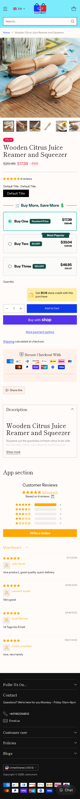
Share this (16, 390)
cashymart (31, 774)
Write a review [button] (40, 533)
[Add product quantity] (20, 308)
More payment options (40, 332)
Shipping (8, 341)
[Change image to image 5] (61, 126)
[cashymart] (40, 9)
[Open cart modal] (74, 9)
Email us (14, 721)
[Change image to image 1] (8, 126)
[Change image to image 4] (48, 126)
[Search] (72, 21)
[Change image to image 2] (21, 126)
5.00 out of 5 (50, 492)
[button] (19, 8)
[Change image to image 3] (35, 126)
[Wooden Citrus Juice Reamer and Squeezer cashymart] (40, 78)
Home (6, 32)
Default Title (16, 193)
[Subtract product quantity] (6, 308)
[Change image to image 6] (74, 126)
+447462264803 (19, 714)
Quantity (8, 281)
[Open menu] (5, 9)
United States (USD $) (22, 767)
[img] (11, 558)
